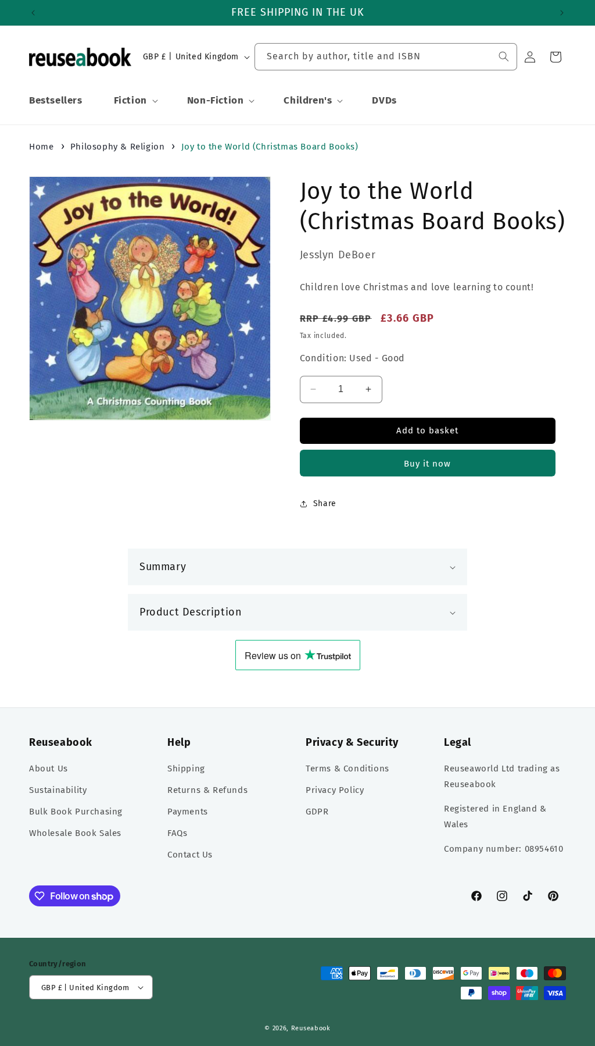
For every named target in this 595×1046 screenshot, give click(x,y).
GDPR (317, 811)
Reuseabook (311, 1028)
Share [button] (324, 503)
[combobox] (386, 57)
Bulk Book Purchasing (76, 811)
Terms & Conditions (347, 768)
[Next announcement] (562, 13)
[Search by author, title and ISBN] (504, 56)
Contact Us (190, 854)
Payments (187, 811)
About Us (48, 768)
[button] (135, 100)
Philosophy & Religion (117, 146)
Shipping (186, 768)
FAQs (177, 833)
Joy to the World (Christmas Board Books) (270, 146)
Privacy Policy (335, 790)
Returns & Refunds (207, 790)
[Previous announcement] (33, 13)
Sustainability (58, 790)
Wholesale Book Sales (75, 833)
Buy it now (427, 463)
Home (41, 146)
